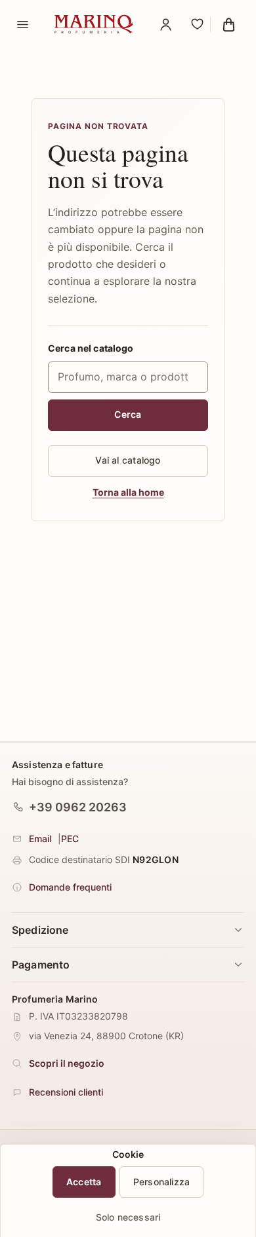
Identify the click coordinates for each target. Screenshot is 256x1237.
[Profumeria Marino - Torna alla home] (94, 24)
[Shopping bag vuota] (228, 24)
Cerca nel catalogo (91, 348)
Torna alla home (128, 492)
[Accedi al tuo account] (165, 24)
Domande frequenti (70, 887)
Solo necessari (128, 1217)
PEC (70, 838)
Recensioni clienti (66, 1092)
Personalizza (161, 1181)
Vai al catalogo (127, 460)
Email (40, 838)
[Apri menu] (22, 24)
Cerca (127, 414)
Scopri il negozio (66, 1063)
